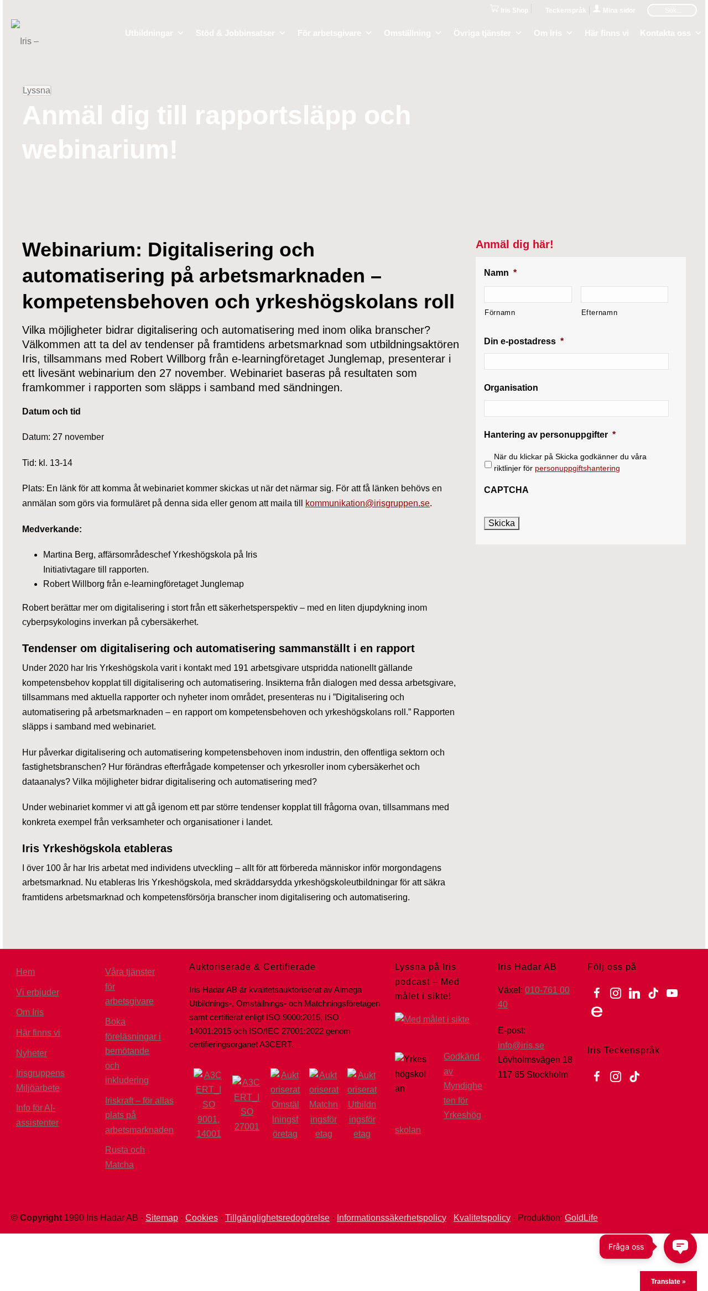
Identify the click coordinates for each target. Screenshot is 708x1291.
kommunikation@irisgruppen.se (367, 503)
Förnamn (500, 312)
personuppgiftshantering (577, 468)
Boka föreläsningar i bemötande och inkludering (133, 1051)
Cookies (201, 1217)
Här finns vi (607, 32)
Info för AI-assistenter (37, 1115)
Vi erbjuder (37, 992)
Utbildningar (149, 32)
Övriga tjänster (482, 32)
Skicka (501, 523)
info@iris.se (521, 1045)
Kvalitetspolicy (482, 1217)
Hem (25, 972)
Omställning (407, 32)
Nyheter (31, 1053)
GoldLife (581, 1217)
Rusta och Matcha (125, 1157)
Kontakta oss (665, 32)
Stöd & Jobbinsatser (235, 32)
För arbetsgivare (329, 32)
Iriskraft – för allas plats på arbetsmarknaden (139, 1115)
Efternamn (599, 312)
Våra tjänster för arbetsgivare (130, 986)
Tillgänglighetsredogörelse (277, 1217)
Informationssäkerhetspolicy (391, 1217)
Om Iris (548, 32)
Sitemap (161, 1217)
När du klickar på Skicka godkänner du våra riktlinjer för (570, 462)
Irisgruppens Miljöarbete (40, 1080)
